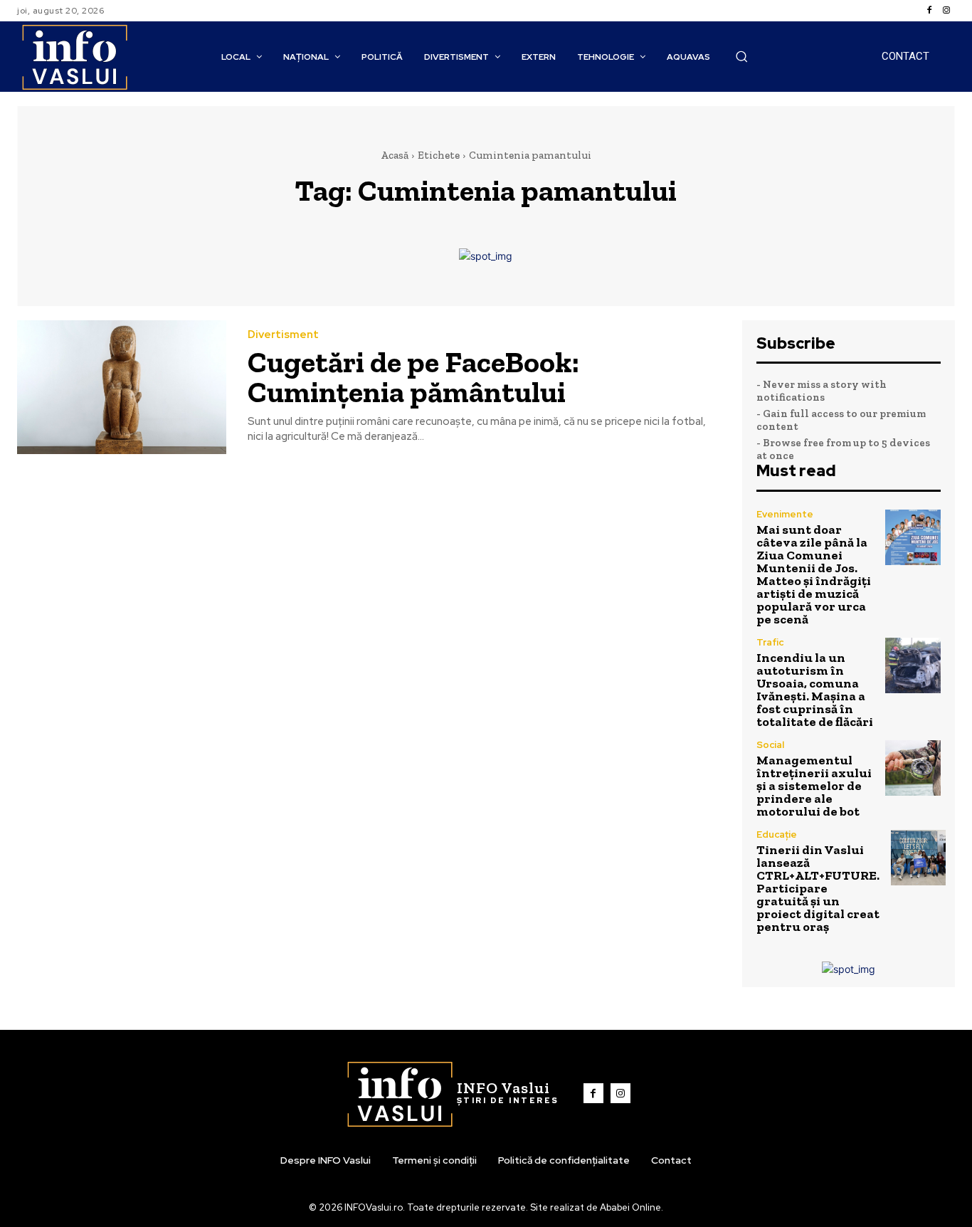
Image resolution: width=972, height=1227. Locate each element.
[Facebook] (929, 10)
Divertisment (283, 335)
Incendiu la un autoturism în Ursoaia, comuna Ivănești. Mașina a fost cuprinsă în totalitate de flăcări (814, 690)
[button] (741, 56)
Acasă (394, 155)
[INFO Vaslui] (74, 56)
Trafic (769, 642)
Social (770, 744)
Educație (776, 834)
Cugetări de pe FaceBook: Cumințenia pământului (413, 377)
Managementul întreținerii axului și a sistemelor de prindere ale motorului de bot (814, 785)
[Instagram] (946, 10)
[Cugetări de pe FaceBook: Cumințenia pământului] (121, 387)
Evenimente (784, 514)
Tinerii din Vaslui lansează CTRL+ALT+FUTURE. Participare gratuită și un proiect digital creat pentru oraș (817, 888)
